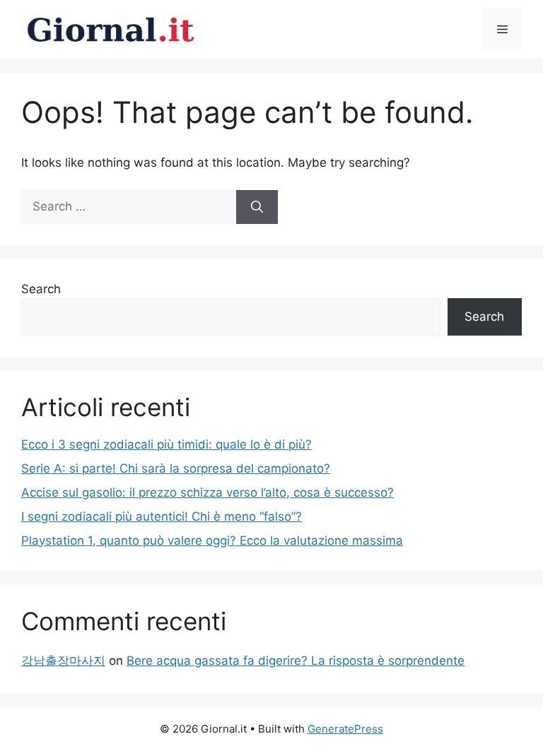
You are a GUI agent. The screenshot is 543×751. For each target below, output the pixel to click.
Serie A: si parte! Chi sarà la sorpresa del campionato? (175, 468)
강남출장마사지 (63, 661)
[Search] (257, 207)
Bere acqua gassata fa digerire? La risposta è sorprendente (296, 661)
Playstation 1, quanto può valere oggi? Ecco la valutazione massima (212, 540)
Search (41, 289)
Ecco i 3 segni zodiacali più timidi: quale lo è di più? (166, 444)
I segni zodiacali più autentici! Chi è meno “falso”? (161, 516)
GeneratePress (345, 728)
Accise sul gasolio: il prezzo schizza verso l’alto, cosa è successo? (207, 492)
